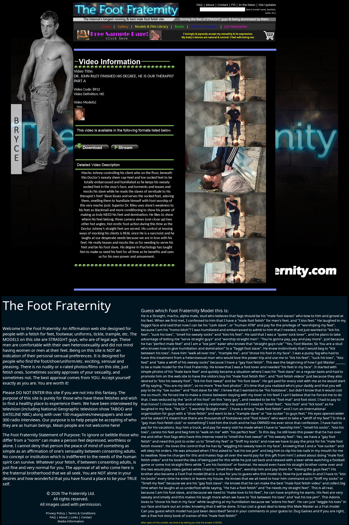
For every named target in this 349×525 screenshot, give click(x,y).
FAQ (200, 5)
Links (74, 517)
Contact (223, 5)
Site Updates (267, 5)
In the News (247, 5)
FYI (233, 5)
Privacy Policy (55, 513)
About (210, 5)
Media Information (71, 521)
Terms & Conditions (82, 513)
